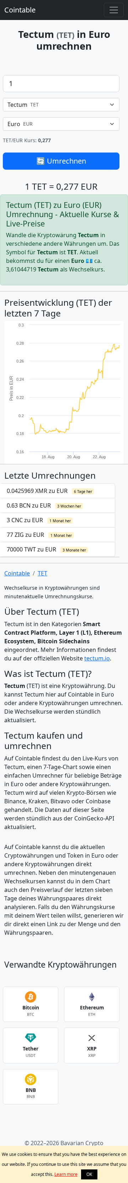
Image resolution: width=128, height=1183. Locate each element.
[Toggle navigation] (114, 10)
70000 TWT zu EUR (46, 549)
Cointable (20, 10)
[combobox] (61, 104)
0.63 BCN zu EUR (44, 505)
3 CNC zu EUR (39, 520)
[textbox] (56, 104)
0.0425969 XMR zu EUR (49, 491)
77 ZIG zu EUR (39, 535)
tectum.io (97, 658)
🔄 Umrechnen (61, 161)
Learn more (66, 1174)
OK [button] (89, 1174)
